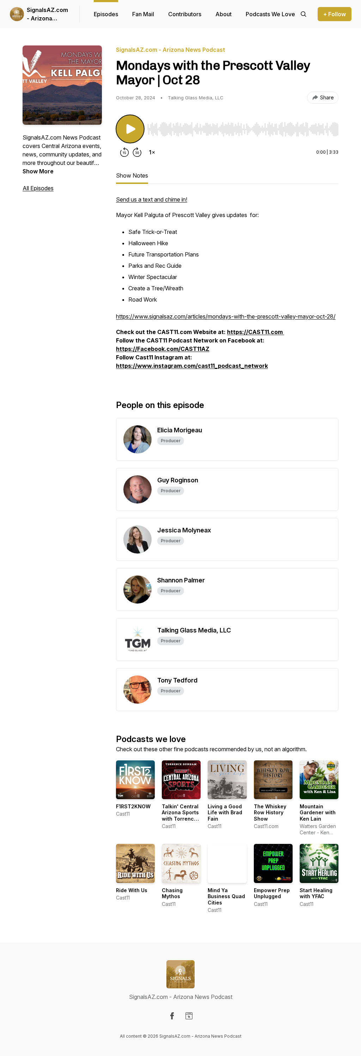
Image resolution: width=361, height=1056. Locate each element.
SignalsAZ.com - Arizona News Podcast (47, 14)
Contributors (184, 14)
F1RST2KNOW (133, 806)
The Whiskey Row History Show (270, 812)
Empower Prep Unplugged (272, 893)
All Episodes (38, 188)
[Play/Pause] (130, 129)
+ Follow (334, 14)
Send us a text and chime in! (151, 199)
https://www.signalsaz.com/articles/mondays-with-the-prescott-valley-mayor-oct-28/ (226, 316)
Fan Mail (143, 14)
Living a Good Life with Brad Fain (225, 812)
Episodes (106, 14)
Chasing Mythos (172, 893)
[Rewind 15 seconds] (124, 152)
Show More (38, 171)
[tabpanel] (227, 286)
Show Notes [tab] (132, 175)
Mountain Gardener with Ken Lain (318, 812)
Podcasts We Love (270, 14)
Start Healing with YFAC (316, 893)
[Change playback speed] (152, 152)
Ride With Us (131, 890)
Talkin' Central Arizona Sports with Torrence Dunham (180, 815)
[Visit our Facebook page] (172, 1015)
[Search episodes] (303, 14)
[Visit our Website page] (188, 1015)
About (223, 14)
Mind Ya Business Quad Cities (226, 896)
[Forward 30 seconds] (137, 152)
